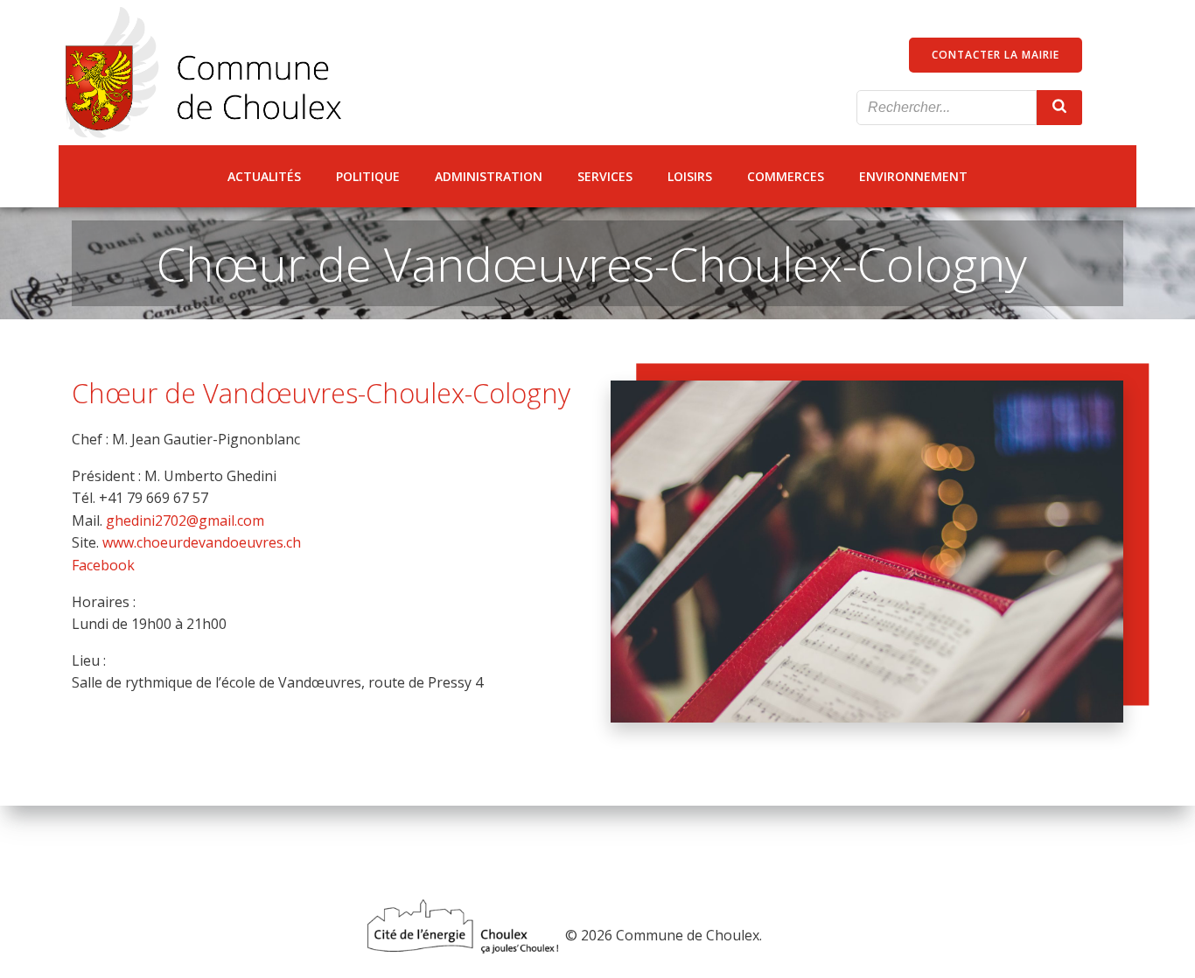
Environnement (913, 176)
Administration (488, 176)
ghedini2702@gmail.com (185, 520)
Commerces (785, 176)
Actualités (264, 176)
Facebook (103, 565)
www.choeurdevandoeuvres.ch (201, 542)
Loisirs (689, 176)
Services (604, 176)
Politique (368, 176)
